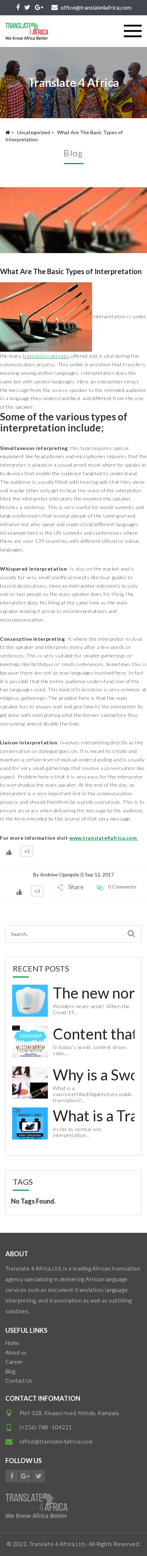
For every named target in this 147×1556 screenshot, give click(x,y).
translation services (46, 356)
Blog (10, 1371)
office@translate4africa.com (56, 1441)
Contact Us (18, 1380)
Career (14, 1361)
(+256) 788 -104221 (46, 1427)
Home (12, 1343)
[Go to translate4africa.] (7, 132)
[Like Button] (9, 852)
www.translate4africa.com (103, 838)
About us (15, 1352)
